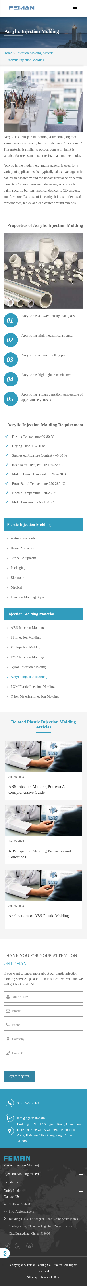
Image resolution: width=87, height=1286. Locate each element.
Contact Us (11, 1196)
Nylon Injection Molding (28, 667)
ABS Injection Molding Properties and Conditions (39, 854)
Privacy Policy (49, 1277)
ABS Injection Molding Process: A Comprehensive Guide (36, 789)
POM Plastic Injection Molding (33, 686)
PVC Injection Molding (27, 657)
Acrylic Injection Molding (26, 60)
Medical (16, 587)
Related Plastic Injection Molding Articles (43, 724)
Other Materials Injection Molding (35, 696)
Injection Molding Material (35, 53)
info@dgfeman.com (31, 1118)
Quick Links (12, 1191)
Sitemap (32, 1277)
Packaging (18, 568)
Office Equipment (23, 558)
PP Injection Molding (26, 637)
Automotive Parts (23, 538)
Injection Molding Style (27, 597)
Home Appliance (23, 548)
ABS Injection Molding (27, 627)
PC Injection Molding (26, 647)
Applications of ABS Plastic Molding (38, 915)
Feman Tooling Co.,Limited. (45, 1265)
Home (8, 53)
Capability (11, 1182)
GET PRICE (19, 1076)
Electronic (18, 577)
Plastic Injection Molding (29, 524)
